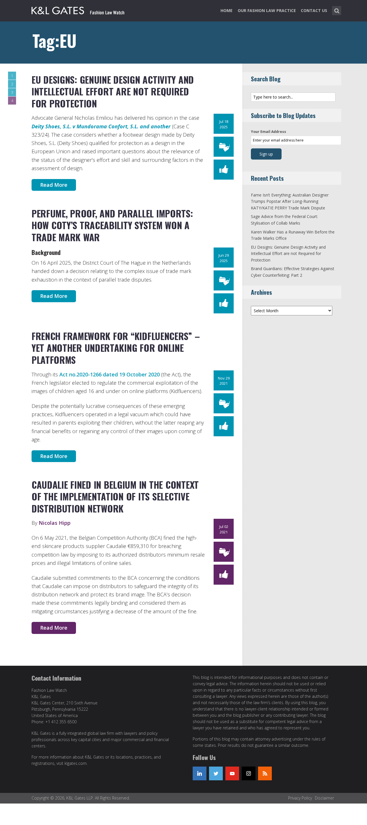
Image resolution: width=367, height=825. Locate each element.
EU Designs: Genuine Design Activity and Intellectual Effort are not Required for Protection (113, 91)
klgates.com (76, 763)
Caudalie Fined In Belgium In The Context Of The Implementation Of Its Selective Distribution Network (115, 496)
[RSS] (265, 773)
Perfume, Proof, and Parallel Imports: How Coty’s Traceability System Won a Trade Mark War (112, 225)
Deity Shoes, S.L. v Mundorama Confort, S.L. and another (101, 126)
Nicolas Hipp (55, 522)
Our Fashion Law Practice (267, 10)
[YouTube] (232, 773)
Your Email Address (268, 131)
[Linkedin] (199, 773)
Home (226, 10)
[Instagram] (248, 773)
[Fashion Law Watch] (78, 9)
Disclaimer (324, 798)
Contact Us (314, 10)
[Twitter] (216, 773)
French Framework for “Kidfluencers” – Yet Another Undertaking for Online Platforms (116, 347)
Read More (53, 184)
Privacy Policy (300, 798)
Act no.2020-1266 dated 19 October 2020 (109, 374)
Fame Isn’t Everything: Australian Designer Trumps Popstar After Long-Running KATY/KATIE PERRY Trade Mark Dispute (290, 201)
